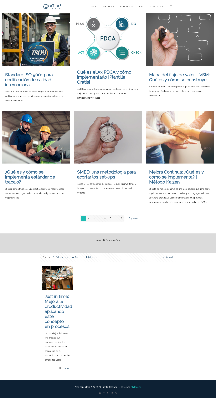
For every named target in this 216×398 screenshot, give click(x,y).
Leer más (66, 368)
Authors (91, 257)
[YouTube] (107, 393)
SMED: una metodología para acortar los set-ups (106, 174)
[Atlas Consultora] (52, 6)
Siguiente (133, 218)
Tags (77, 257)
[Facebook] (104, 393)
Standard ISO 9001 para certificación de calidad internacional (29, 79)
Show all (169, 257)
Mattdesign (136, 387)
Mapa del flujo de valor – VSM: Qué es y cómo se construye (179, 77)
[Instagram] (115, 393)
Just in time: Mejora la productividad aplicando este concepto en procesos (58, 311)
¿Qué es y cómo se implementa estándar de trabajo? (30, 177)
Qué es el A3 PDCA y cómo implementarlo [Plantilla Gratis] (104, 77)
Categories (61, 257)
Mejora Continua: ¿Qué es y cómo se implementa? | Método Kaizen (176, 177)
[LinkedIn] (111, 393)
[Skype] (100, 393)
